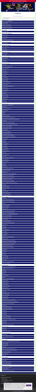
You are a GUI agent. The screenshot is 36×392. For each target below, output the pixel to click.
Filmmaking (4, 140)
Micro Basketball (4, 77)
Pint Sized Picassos (5, 84)
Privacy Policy (21, 388)
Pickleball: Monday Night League (7, 28)
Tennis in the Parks (5, 191)
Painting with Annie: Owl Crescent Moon (8, 177)
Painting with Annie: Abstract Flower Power (8, 240)
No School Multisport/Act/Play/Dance (8, 168)
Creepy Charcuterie (5, 129)
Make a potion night (5, 161)
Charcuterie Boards (5, 284)
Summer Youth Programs (6, 45)
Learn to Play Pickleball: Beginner (7, 21)
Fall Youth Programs (5, 103)
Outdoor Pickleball (5, 23)
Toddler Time (4, 100)
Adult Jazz (3, 277)
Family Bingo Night (5, 343)
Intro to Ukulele (4, 145)
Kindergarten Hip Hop (5, 150)
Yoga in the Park (4, 61)
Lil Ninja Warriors (5, 71)
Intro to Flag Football (5, 68)
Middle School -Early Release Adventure (8, 236)
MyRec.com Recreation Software (19, 391)
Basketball (3, 112)
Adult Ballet (4, 270)
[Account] (18, 11)
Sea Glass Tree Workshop (6, 315)
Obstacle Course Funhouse (6, 82)
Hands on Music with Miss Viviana (7, 66)
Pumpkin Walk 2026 (5, 31)
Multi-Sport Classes (5, 80)
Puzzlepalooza (4, 312)
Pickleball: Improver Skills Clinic (7, 26)
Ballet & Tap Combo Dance (6, 108)
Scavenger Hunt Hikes (5, 186)
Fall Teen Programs (5, 196)
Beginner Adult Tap (5, 280)
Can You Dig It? (4, 64)
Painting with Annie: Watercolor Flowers (8, 303)
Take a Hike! (4, 355)
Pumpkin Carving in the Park (6, 331)
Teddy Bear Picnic (5, 98)
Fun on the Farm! (5, 36)
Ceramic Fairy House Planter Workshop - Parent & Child (10, 119)
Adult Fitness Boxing (5, 275)
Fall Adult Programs (5, 265)
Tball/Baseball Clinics (5, 96)
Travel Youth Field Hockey (6, 193)
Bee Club (3, 113)
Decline (29, 387)
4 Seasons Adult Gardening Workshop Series (9, 266)
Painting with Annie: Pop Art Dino (7, 179)
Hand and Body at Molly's (6, 289)
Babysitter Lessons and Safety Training (8, 201)
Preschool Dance (5, 87)
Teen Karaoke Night (5, 256)
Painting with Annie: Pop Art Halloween (8, 180)
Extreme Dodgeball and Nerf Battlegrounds (8, 136)
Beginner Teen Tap (5, 208)
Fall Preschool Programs (6, 63)
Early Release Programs (6, 365)
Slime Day (3, 338)
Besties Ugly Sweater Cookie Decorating (8, 117)
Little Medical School (5, 73)
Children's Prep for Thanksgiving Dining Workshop (9, 124)
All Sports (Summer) (5, 34)
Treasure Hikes (4, 101)
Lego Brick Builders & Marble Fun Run (8, 157)
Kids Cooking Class (5, 147)
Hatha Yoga (4, 291)
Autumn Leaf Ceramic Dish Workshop (8, 199)
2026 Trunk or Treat (5, 358)
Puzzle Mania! (4, 310)
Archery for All (4, 106)
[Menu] (29, 11)
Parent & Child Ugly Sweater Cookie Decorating (9, 182)
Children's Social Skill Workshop (7, 126)
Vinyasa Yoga (4, 59)
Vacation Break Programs (6, 333)
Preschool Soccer (5, 91)
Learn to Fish (4, 152)
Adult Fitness (4, 273)
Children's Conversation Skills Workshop (8, 122)
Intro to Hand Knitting (5, 229)
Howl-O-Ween (4, 327)
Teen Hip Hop (4, 254)
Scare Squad (4, 184)
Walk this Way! (4, 322)
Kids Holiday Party (5, 149)
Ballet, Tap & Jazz (5, 110)
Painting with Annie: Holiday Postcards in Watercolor (10, 301)
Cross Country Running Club (6, 131)
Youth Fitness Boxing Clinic (6, 194)
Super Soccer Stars (5, 94)
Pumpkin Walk (4, 30)
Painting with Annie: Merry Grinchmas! (8, 175)
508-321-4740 (6, 381)
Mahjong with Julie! (5, 296)
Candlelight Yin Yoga (5, 282)
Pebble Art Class (4, 249)
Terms (3, 389)
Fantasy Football (4, 138)
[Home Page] (6, 11)
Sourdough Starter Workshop (6, 317)
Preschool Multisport (5, 89)
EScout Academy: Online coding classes (8, 222)
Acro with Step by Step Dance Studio (7, 105)
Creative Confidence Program (6, 217)
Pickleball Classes (5, 20)
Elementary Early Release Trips (7, 133)
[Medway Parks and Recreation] (18, 6)
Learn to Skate (4, 48)
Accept (29, 385)
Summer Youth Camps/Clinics (7, 33)
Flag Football (4, 142)
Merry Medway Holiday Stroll (6, 363)
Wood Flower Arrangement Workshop (8, 261)
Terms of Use (15, 388)
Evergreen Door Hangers (6, 285)
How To (32, 389)
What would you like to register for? (18, 16)
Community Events (5, 357)
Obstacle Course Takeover (6, 170)
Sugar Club (4, 189)
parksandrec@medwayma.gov (8, 380)
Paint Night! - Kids (5, 238)
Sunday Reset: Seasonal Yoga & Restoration (9, 319)
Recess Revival (4, 314)
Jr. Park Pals (4, 70)
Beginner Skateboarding (6, 115)
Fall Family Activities (5, 326)
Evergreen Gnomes (5, 287)
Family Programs (5, 340)
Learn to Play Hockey (5, 46)
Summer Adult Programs (6, 56)
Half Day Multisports (5, 143)
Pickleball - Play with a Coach (6, 24)
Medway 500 (4, 75)
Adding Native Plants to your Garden (7, 268)
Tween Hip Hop (4, 259)
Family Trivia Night (5, 344)
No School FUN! (4, 38)
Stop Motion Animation (5, 187)
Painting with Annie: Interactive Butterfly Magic (9, 173)
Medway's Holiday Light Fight (6, 362)
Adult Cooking (4, 271)
